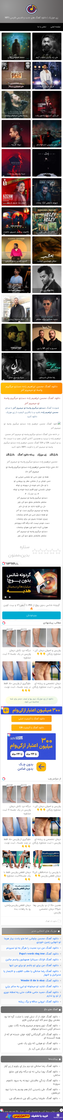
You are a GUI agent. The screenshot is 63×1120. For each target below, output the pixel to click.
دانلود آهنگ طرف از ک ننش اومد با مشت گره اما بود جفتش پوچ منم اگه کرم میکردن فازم (32, 1018)
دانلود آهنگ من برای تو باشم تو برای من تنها (34, 965)
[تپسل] (1, 1110)
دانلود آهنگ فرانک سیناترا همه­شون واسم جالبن (32, 959)
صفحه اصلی (55, 27)
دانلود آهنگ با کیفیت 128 (31, 727)
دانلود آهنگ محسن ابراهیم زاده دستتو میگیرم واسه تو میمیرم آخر (32, 388)
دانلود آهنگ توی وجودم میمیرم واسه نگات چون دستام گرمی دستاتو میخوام (34, 1027)
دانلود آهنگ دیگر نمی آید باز (43, 1049)
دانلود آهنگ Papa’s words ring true (39, 954)
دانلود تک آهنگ (51, 921)
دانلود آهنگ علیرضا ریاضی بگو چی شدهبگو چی (33, 1098)
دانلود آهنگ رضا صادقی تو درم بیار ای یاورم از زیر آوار (31, 1066)
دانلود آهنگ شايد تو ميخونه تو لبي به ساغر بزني (32, 986)
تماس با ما (41, 27)
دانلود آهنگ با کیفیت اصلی (31, 718)
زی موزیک (32, 493)
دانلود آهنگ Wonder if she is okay (40, 980)
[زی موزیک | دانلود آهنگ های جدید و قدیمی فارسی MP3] (31, 9)
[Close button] (61, 1110)
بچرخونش (31, 615)
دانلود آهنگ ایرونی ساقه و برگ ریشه (39, 1001)
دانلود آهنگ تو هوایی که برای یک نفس (38, 1043)
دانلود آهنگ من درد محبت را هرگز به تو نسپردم (32, 948)
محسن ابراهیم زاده (49, 412)
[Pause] (5, 597)
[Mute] (10, 597)
